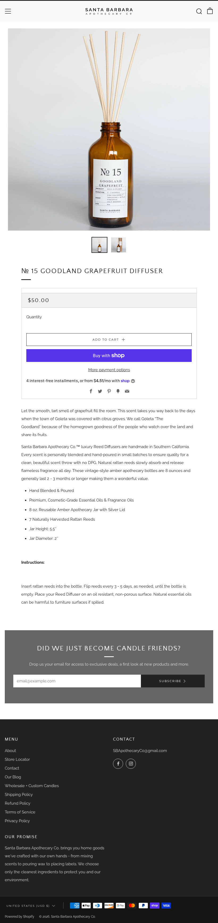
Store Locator (17, 759)
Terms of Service (20, 812)
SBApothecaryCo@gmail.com (140, 750)
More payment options (109, 369)
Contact (12, 768)
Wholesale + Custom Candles (32, 785)
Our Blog (13, 777)
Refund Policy (17, 803)
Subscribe (170, 681)
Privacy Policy (17, 820)
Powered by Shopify (19, 916)
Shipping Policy (19, 794)
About (10, 750)
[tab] (99, 245)
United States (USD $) (28, 905)
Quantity (34, 317)
